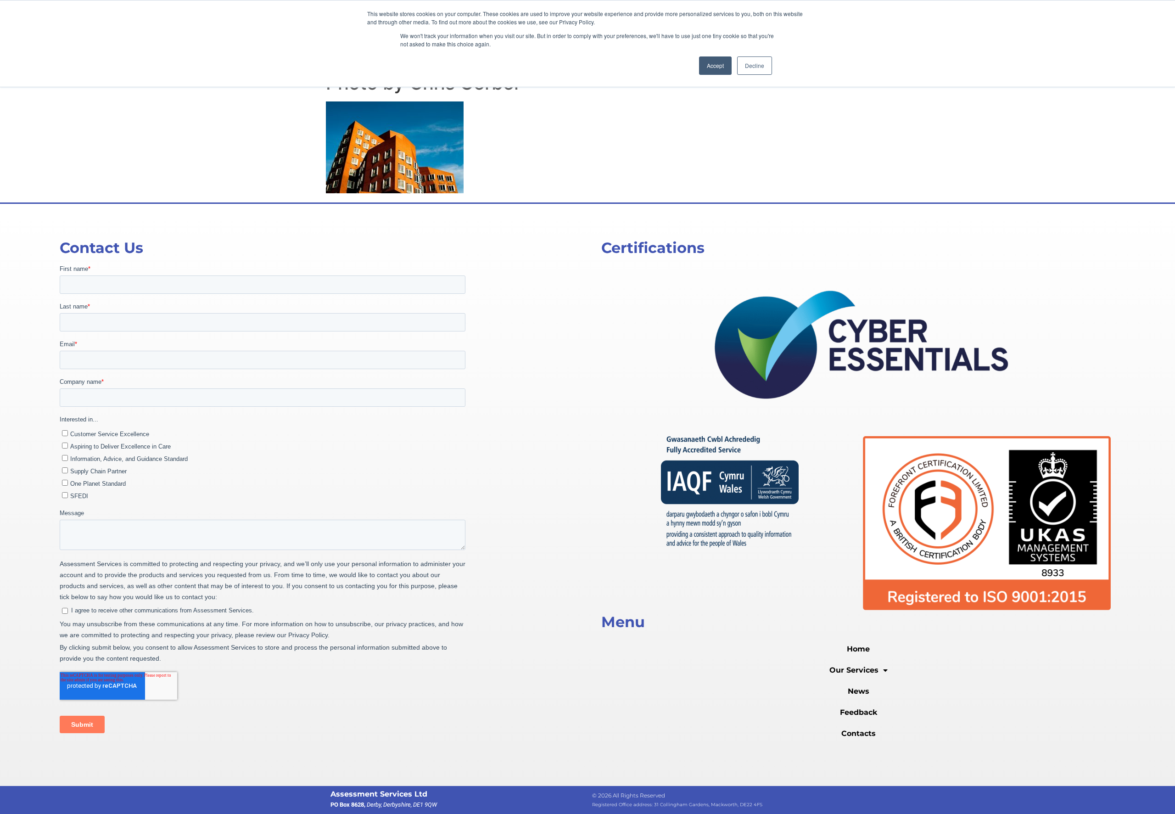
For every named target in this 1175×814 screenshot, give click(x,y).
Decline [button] (754, 65)
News (858, 691)
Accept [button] (715, 65)
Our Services (853, 670)
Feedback (858, 712)
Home (858, 649)
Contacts (858, 733)
